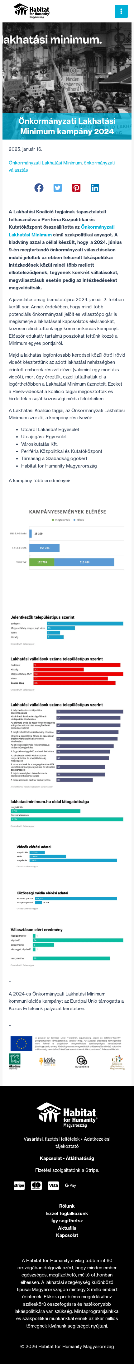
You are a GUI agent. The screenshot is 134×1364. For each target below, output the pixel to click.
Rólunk (67, 1206)
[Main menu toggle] (121, 11)
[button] (39, 188)
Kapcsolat (51, 1158)
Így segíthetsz (67, 1221)
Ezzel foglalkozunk (67, 1213)
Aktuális (67, 1228)
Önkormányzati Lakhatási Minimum (45, 163)
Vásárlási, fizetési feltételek (52, 1139)
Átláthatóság (80, 1158)
